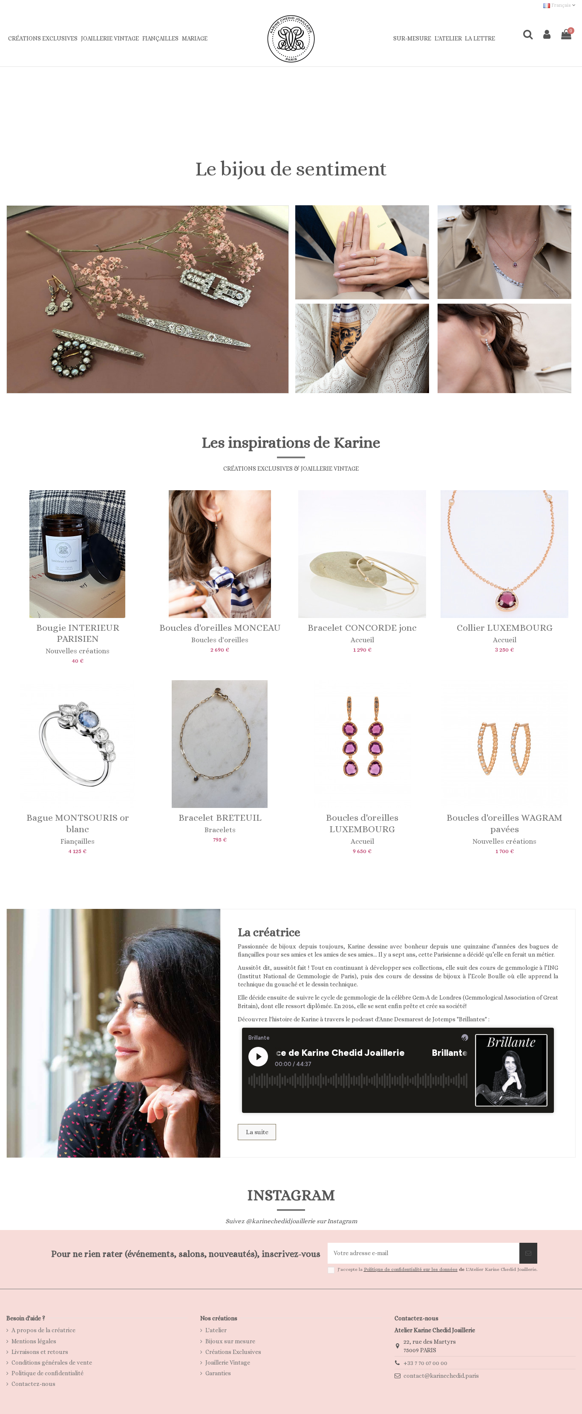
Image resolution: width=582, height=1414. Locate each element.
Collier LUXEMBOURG (505, 627)
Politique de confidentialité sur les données (411, 1269)
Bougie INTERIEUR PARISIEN (77, 633)
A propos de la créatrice (43, 1330)
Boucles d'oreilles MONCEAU (220, 627)
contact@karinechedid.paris (441, 1375)
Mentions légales (34, 1341)
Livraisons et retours (40, 1351)
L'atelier (216, 1330)
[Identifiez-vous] (546, 34)
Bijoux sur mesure (230, 1341)
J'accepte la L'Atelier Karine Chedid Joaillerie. (437, 1269)
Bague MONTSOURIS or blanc (77, 823)
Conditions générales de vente (52, 1362)
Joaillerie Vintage (227, 1362)
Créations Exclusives (233, 1351)
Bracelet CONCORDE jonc (362, 627)
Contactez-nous (33, 1383)
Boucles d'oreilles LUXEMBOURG (362, 823)
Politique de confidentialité (48, 1373)
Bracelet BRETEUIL (220, 817)
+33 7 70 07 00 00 (425, 1362)
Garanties (218, 1373)
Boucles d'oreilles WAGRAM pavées (504, 823)
